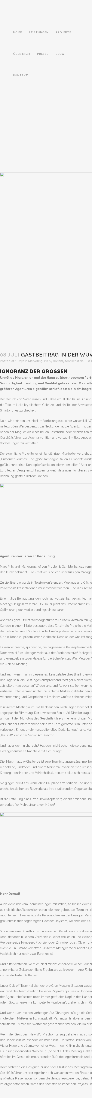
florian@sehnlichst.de (68, 361)
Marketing (35, 361)
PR (46, 361)
